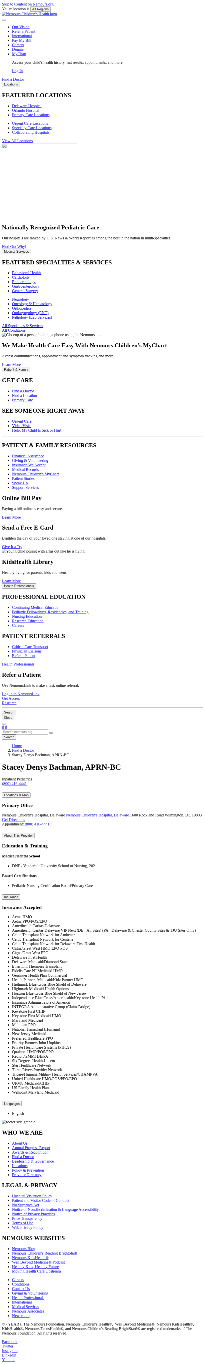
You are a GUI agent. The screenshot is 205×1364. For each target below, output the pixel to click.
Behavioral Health (26, 273)
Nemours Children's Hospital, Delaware (97, 815)
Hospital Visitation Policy (32, 1196)
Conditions (20, 1284)
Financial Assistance (28, 456)
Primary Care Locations (31, 115)
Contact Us (21, 1289)
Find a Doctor (23, 391)
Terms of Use (22, 1223)
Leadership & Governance (33, 1161)
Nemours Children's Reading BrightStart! (44, 1253)
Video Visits (21, 426)
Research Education (28, 621)
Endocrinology (24, 282)
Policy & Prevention (28, 1170)
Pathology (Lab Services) (32, 317)
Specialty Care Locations (32, 128)
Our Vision (21, 27)
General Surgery (25, 291)
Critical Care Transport (30, 647)
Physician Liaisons (27, 651)
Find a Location (24, 395)
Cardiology (21, 277)
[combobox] (25, 731)
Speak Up (20, 483)
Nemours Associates (28, 1311)
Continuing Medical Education (36, 607)
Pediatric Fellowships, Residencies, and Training (50, 612)
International (22, 36)
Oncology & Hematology (32, 304)
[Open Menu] (4, 723)
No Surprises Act (25, 1205)
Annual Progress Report (31, 1148)
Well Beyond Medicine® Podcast (38, 1262)
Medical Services (25, 1307)
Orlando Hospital (25, 110)
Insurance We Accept (29, 465)
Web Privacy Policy (27, 1227)
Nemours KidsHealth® (30, 1258)
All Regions (40, 9)
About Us (20, 1143)
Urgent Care (22, 421)
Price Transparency (27, 1218)
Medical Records (25, 469)
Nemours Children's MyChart (35, 474)
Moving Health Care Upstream (36, 1271)
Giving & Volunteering (30, 460)
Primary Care (22, 400)
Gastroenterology (25, 286)
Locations (20, 1166)
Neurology (20, 299)
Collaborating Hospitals (30, 132)
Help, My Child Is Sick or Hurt (36, 430)
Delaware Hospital (27, 106)
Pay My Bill (21, 40)
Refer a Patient (23, 31)
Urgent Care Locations (30, 123)
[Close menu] (4, 19)
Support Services (25, 487)
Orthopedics (21, 308)
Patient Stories (23, 478)
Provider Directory (27, 1175)
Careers (18, 45)
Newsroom (21, 1316)
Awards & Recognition (30, 1152)
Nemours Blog (23, 1249)
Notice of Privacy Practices (33, 1214)
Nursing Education (27, 616)
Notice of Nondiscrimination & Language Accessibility (55, 1209)
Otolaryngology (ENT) (30, 313)
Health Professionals (28, 1298)
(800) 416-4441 (37, 824)
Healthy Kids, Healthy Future (35, 1267)
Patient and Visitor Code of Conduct (40, 1200)
